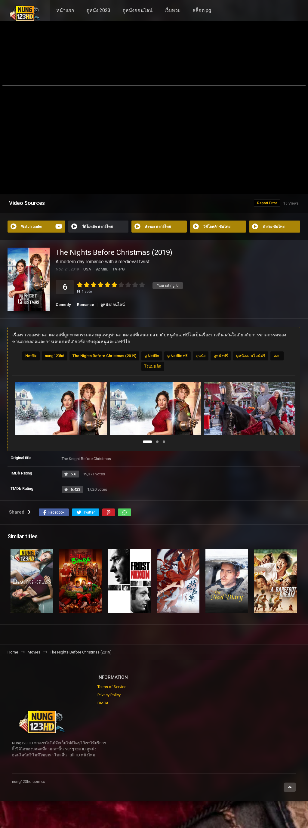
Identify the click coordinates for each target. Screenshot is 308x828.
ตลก (277, 356)
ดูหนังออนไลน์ (137, 10)
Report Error (267, 203)
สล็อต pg (201, 10)
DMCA (103, 703)
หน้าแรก (65, 10)
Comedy (63, 305)
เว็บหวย (172, 10)
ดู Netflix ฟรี (177, 356)
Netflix (31, 356)
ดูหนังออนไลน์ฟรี (250, 356)
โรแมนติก (152, 366)
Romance (85, 305)
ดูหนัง (200, 356)
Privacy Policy (109, 695)
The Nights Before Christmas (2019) (104, 356)
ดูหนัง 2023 (98, 10)
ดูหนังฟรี (221, 356)
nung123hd (54, 356)
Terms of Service (111, 686)
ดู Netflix (151, 356)
